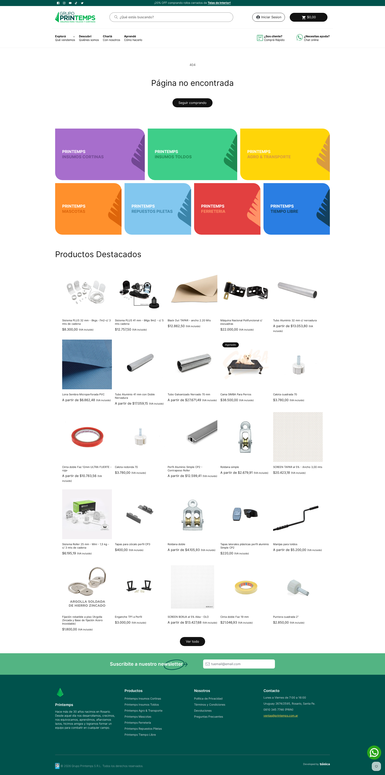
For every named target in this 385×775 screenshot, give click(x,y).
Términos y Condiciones (209, 704)
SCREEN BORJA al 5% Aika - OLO (188, 616)
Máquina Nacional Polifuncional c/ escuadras (241, 322)
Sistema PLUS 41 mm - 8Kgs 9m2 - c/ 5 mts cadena (139, 322)
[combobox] (171, 17)
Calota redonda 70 (126, 467)
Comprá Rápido (274, 40)
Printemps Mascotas (138, 716)
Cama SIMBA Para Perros (235, 394)
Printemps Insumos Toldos (142, 704)
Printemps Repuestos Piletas (143, 728)
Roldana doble (176, 544)
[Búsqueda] (116, 17)
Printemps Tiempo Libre (140, 734)
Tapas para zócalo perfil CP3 (132, 544)
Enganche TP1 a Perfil (128, 616)
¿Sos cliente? (273, 36)
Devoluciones (203, 710)
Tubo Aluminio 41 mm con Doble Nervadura (135, 396)
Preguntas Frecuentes (208, 716)
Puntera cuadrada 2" (286, 616)
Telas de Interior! (219, 2)
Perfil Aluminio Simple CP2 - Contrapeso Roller (185, 468)
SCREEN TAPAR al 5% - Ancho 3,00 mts (297, 467)
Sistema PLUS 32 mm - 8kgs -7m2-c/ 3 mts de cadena (86, 322)
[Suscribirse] (207, 664)
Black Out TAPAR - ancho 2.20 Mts (189, 320)
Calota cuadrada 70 (285, 394)
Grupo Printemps (82, 766)
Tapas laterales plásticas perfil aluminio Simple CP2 (244, 546)
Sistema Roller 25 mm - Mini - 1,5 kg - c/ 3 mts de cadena (85, 546)
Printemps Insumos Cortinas (143, 698)
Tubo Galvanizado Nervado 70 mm (189, 394)
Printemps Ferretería (138, 722)
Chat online (311, 40)
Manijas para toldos (285, 544)
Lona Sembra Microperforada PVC (83, 394)
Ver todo (192, 641)
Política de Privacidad (208, 698)
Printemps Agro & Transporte (143, 710)
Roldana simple (229, 467)
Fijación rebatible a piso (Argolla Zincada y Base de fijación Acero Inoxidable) (82, 620)
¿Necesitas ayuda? (317, 36)
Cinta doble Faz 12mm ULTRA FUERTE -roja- (86, 468)
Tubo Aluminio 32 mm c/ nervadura (295, 320)
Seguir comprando (192, 103)
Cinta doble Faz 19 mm (234, 616)
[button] (308, 17)
